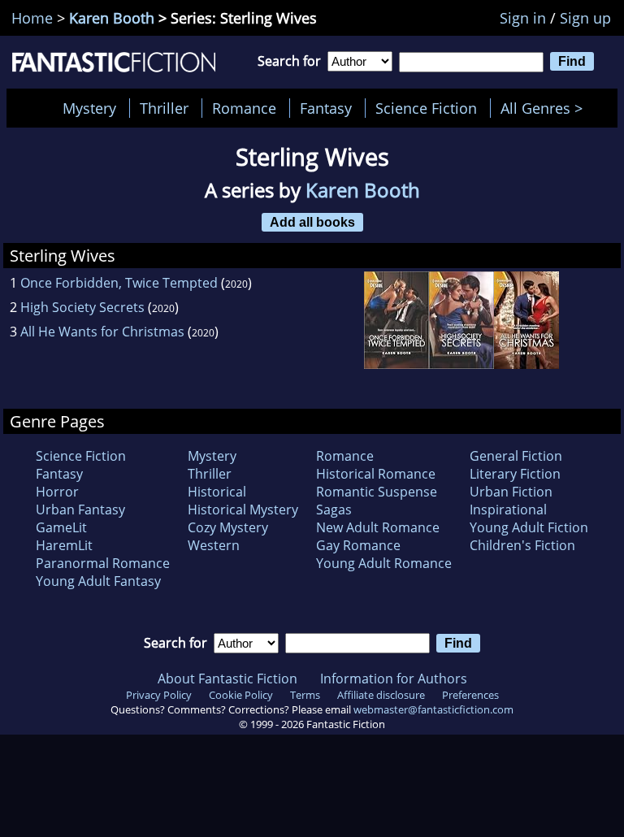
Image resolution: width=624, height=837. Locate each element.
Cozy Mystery (228, 527)
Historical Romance (376, 474)
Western (214, 545)
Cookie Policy (241, 694)
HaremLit (64, 545)
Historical (217, 492)
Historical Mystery (243, 509)
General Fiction (516, 456)
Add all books (312, 222)
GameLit (61, 527)
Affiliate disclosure (381, 694)
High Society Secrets (82, 307)
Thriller (164, 108)
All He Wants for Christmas (102, 331)
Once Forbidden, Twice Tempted (119, 283)
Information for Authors (393, 678)
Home (32, 18)
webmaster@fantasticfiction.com (433, 709)
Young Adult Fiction (529, 527)
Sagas (334, 509)
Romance (244, 108)
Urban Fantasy (80, 509)
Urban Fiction (511, 492)
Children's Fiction (522, 545)
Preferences (470, 694)
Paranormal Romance (103, 563)
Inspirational (508, 509)
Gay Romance (358, 545)
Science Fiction (426, 108)
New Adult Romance (378, 527)
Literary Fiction (515, 474)
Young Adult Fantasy (98, 581)
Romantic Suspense (376, 492)
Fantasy (326, 108)
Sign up (585, 18)
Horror (57, 492)
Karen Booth (111, 18)
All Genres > (545, 108)
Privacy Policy (159, 694)
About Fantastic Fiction (227, 678)
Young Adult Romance (384, 563)
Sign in (523, 18)
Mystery (89, 108)
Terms (305, 694)
